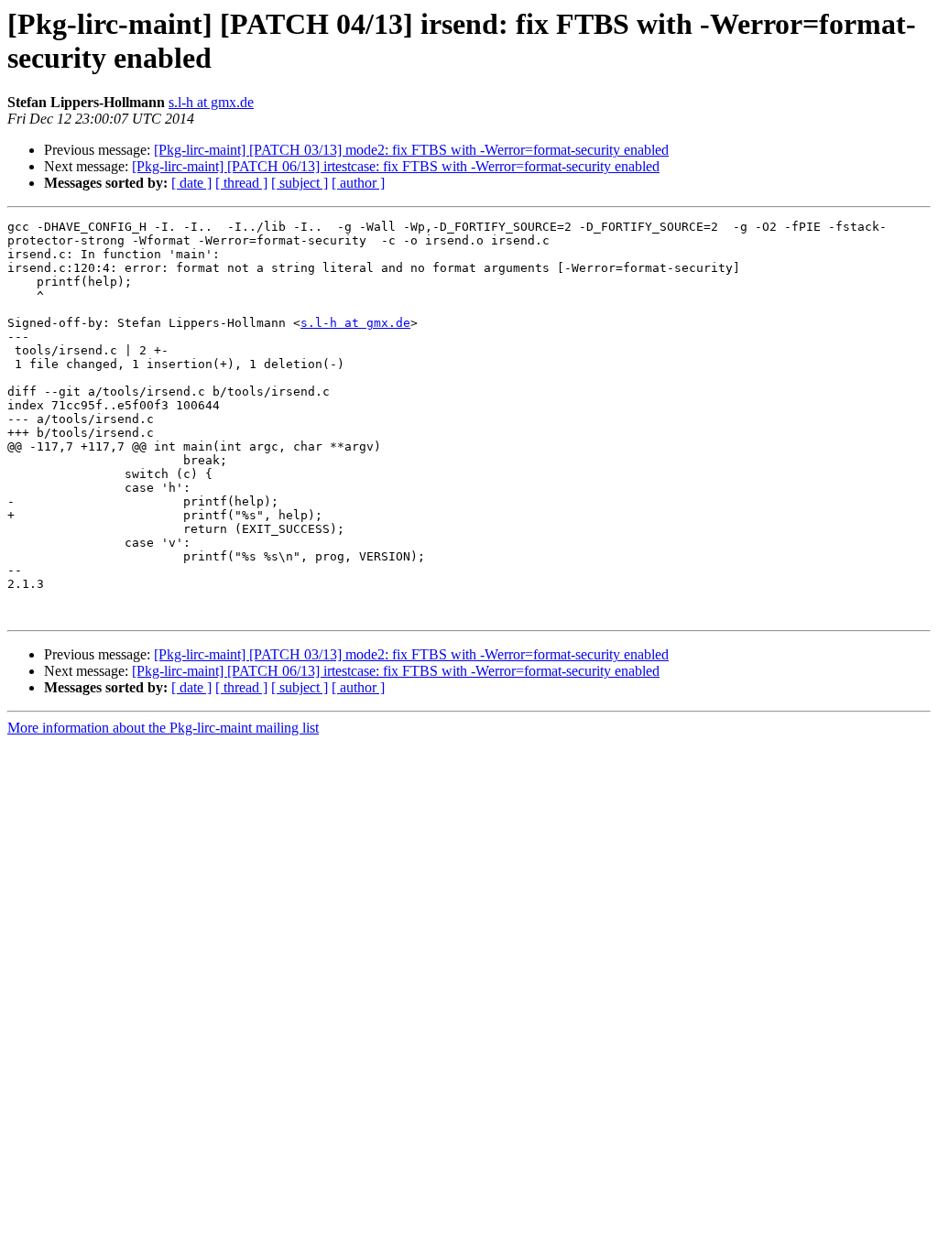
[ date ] (191, 182)
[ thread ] (241, 182)
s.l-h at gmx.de (211, 102)
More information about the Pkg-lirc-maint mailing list (163, 727)
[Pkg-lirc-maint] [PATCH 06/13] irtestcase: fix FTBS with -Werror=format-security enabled (396, 166)
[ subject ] (299, 182)
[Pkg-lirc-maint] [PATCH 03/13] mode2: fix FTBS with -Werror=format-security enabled (411, 150)
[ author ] (358, 182)
